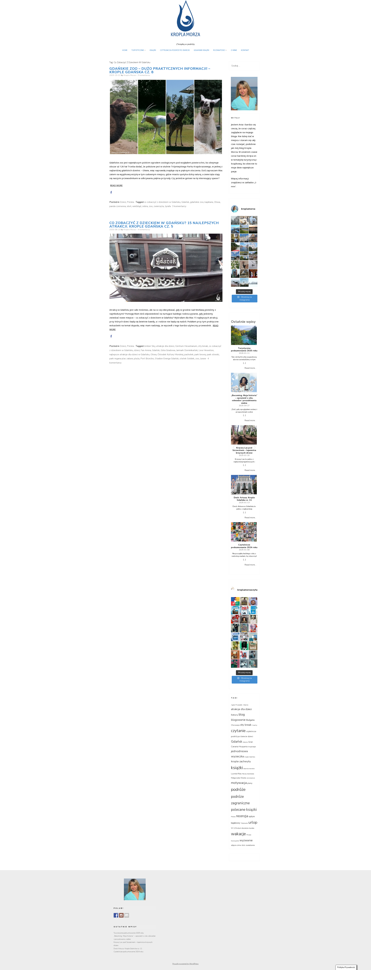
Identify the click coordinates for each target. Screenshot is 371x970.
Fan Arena (146, 350)
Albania (245, 705)
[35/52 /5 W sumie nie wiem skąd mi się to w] (244, 654)
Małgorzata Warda (238, 778)
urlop (252, 822)
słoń (129, 206)
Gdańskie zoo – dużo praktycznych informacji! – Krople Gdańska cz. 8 (159, 70)
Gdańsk (185, 202)
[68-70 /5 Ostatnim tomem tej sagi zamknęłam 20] (244, 601)
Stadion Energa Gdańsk (167, 358)
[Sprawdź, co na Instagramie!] (121, 915)
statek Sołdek (187, 358)
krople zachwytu (241, 761)
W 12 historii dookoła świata (242, 828)
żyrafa (168, 206)
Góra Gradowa (168, 350)
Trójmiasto (244, 823)
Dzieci (123, 202)
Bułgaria (250, 720)
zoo (151, 206)
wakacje (238, 834)
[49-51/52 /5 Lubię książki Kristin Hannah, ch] (235, 637)
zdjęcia (234, 845)
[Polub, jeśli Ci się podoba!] (116, 915)
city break (203, 346)
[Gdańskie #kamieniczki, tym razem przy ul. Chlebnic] (244, 238)
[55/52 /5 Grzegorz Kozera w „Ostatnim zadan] (235, 628)
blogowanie (238, 720)
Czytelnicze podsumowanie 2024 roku (244, 546)
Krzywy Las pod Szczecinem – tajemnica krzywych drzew (244, 450)
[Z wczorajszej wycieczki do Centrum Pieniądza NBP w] (253, 273)
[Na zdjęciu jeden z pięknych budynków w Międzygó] (253, 238)
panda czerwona (117, 206)
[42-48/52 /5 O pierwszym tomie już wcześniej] (244, 637)
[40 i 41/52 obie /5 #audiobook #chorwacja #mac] (253, 637)
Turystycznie (137, 50)
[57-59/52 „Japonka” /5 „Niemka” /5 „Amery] (244, 619)
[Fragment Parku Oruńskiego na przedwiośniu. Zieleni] (244, 273)
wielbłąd (136, 206)
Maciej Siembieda (248, 774)
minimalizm (251, 778)
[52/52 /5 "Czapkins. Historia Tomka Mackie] (253, 628)
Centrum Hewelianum (186, 346)
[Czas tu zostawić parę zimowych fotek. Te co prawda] (235, 220)
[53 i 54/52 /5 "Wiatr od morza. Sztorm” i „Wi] (244, 628)
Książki (153, 50)
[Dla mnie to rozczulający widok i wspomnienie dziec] (235, 264)
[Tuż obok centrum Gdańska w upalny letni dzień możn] (235, 255)
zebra (145, 206)
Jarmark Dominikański (187, 350)
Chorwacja (235, 725)
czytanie (238, 730)
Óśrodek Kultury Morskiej (170, 354)
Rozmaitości (219, 50)
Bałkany (234, 714)
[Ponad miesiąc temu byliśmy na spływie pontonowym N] (235, 247)
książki (237, 768)
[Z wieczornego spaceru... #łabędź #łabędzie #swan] (244, 255)
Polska (130, 202)
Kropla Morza (130, 75)
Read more (116, 185)
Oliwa (217, 202)
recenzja (242, 816)
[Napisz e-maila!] (126, 915)
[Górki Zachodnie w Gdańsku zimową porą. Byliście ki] (235, 282)
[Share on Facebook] (111, 192)
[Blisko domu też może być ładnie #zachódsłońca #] (253, 229)
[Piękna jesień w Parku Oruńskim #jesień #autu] (235, 238)
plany (249, 783)
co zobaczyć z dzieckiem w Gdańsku (162, 202)
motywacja (239, 783)
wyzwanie (246, 840)
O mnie (234, 50)
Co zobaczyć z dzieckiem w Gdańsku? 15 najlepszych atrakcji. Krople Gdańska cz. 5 (164, 225)
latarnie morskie (248, 768)
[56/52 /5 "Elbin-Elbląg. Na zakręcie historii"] (253, 619)
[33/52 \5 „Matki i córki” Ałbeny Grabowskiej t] (235, 663)
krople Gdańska (249, 757)
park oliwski (213, 354)
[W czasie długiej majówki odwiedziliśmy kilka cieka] (244, 264)
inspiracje (252, 746)
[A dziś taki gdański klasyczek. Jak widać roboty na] (244, 247)
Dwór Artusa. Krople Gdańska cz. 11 (244, 498)
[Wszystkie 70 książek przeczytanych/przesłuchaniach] (235, 601)
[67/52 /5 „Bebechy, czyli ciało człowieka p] (253, 601)
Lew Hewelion (206, 350)
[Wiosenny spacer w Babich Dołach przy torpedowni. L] (253, 264)
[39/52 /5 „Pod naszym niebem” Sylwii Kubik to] (235, 645)
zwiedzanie (250, 845)
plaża (136, 358)
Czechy (254, 725)
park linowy (200, 354)
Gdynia (245, 742)
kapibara (209, 202)
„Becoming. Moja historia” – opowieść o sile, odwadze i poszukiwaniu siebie (244, 399)
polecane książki (244, 809)
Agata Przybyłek (236, 705)
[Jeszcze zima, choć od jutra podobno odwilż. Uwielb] (253, 282)
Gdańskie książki (201, 50)
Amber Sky (149, 346)
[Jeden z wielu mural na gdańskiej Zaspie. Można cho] (235, 273)
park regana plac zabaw (121, 358)
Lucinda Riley (236, 774)
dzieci (137, 350)
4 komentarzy (144, 229)
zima (239, 845)
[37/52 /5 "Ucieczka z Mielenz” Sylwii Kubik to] (253, 645)
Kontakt (245, 50)
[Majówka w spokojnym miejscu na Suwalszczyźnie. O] (244, 229)
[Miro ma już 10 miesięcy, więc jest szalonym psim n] (253, 220)
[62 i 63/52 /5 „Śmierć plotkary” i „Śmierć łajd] (253, 610)
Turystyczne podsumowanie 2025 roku (244, 349)
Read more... (250, 368)
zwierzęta (159, 206)
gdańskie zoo (197, 202)
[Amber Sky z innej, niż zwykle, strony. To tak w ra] (253, 247)
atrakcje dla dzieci (165, 346)
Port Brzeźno (147, 358)
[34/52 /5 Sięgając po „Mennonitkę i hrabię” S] (253, 654)
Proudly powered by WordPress (185, 964)
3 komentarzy (144, 75)
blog (242, 714)
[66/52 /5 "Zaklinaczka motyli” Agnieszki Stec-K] (235, 610)
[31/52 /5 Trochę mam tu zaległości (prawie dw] (253, 663)
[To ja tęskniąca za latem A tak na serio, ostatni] (235, 229)
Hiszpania (243, 746)
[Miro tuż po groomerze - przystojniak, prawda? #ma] (244, 220)
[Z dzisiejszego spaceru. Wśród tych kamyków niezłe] (253, 255)
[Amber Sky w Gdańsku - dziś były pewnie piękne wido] (244, 282)
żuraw (203, 358)
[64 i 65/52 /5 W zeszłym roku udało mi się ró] (244, 610)
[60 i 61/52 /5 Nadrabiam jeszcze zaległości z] (235, 619)
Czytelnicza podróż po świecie (175, 50)
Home (124, 50)
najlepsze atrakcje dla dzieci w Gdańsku (129, 354)
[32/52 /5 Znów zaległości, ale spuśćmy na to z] (244, 663)
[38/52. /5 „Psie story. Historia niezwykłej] (244, 645)
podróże (238, 789)
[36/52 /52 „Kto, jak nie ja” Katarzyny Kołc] (235, 654)
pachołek (188, 354)
